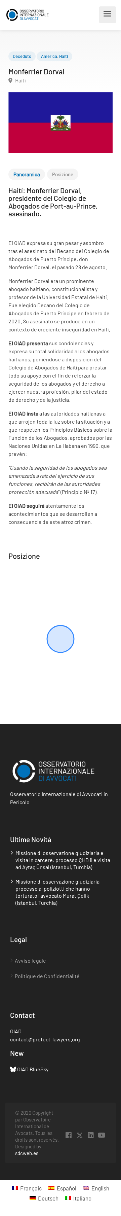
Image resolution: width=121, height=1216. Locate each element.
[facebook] (68, 1135)
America (49, 56)
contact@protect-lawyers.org (45, 1039)
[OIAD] (31, 15)
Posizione (62, 174)
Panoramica (26, 174)
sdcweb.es (26, 1153)
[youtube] (101, 1135)
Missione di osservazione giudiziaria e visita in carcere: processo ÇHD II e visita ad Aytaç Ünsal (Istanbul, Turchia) (62, 860)
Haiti (63, 56)
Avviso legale (30, 960)
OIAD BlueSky (32, 1069)
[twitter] (79, 1135)
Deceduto (22, 56)
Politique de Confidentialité (47, 976)
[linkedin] (90, 1135)
